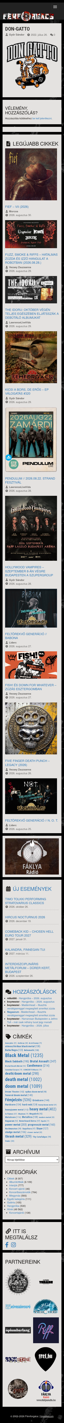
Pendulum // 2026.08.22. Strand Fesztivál (30, 480)
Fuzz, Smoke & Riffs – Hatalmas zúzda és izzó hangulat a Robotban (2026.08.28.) (31, 258)
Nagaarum (13, 1011)
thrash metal (18, 1136)
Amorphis (11, 1043)
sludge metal (15, 1132)
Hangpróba (13, 1205)
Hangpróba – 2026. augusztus (35, 998)
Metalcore (13, 1117)
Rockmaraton (13, 1128)
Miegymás (14, 1195)
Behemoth (31, 1050)
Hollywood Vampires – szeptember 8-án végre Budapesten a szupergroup (29, 571)
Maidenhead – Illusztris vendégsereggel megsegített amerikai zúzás (31, 1006)
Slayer (42, 1128)
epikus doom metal (36, 1092)
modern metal (46, 1117)
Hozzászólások (34, 991)
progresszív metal (41, 1124)
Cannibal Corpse (13, 1070)
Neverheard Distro (29, 1121)
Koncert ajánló (17, 1188)
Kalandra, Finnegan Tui (25, 949)
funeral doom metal (19, 1095)
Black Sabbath (17, 1061)
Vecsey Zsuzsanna (20, 267)
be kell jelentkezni (42, 118)
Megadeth (35, 1114)
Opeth (45, 1121)
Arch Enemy (35, 1043)
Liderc (13, 642)
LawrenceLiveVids (20, 322)
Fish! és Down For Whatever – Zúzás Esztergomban (30, 687)
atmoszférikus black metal (22, 1046)
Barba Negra (14, 1050)
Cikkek (10, 1178)
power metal (16, 1124)
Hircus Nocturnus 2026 (25, 917)
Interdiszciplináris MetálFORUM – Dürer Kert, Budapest (27, 968)
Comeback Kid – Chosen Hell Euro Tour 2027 (29, 933)
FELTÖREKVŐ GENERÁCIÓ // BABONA (26, 636)
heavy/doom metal (47, 1105)
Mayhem (23, 1114)
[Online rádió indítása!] (32, 856)
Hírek (10, 1209)
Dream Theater (14, 1091)
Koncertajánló (16, 1212)
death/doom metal (22, 1074)
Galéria (11, 1202)
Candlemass (38, 1065)
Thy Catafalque (42, 1137)
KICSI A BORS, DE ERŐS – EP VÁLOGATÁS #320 (27, 391)
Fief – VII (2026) (17, 206)
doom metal (23, 1086)
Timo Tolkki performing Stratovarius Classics (25, 901)
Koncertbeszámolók (20, 1192)
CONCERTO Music (32, 1070)
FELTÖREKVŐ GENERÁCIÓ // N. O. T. (31, 820)
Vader (9, 1141)
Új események (32, 888)
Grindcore (40, 1100)
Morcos (13, 211)
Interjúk (13, 1185)
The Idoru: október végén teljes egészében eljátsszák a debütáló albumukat (32, 313)
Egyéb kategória (16, 1199)
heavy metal (43, 1109)
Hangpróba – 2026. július (35, 1025)
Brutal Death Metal (15, 1066)
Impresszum (47, 1416)
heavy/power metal (17, 1109)
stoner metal (34, 1132)
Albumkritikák (16, 1182)
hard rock (29, 1104)
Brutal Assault (43, 1061)
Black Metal (24, 1055)
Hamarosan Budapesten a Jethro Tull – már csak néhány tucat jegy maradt (32, 1020)
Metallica (30, 1117)
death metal (23, 1079)
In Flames (11, 1114)
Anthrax (23, 1043)
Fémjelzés (18, 1099)
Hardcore (13, 1104)
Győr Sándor (16, 34)
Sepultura (28, 1128)
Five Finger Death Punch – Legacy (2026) (27, 762)
